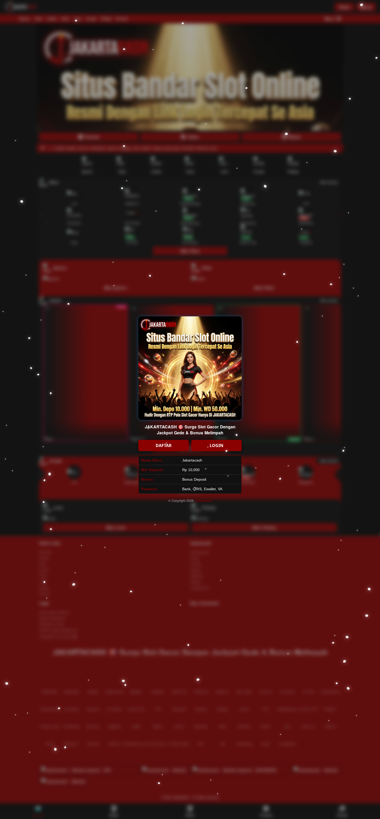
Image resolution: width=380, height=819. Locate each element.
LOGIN (216, 445)
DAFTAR (164, 445)
